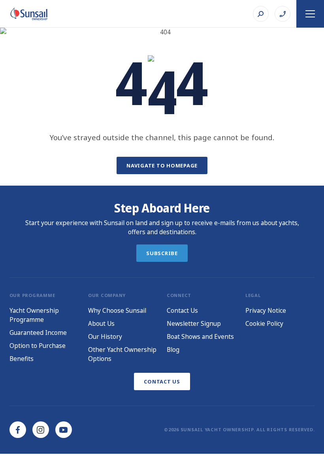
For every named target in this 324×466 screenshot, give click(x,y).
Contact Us (182, 310)
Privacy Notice (265, 310)
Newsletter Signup (194, 323)
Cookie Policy (264, 323)
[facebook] (17, 429)
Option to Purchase (37, 346)
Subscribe (162, 253)
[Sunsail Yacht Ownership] (28, 14)
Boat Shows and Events (200, 336)
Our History (105, 336)
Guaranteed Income (38, 332)
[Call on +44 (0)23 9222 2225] (282, 14)
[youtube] (63, 429)
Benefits (21, 359)
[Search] (261, 14)
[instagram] (40, 429)
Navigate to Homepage (162, 165)
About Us (101, 323)
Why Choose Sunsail (117, 310)
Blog (173, 349)
